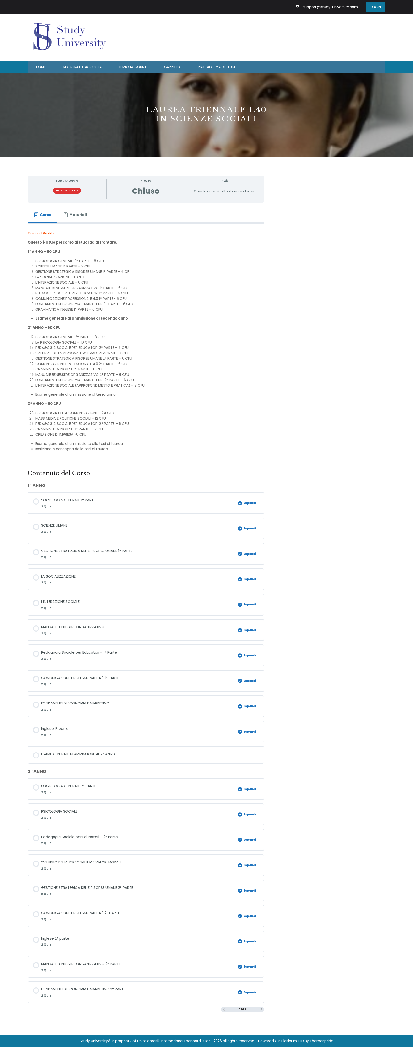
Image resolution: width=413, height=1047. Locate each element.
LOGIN (376, 6)
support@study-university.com (330, 6)
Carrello (172, 67)
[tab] (42, 215)
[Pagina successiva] (261, 1009)
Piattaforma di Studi (216, 67)
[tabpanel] (146, 343)
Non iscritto (67, 190)
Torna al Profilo (41, 233)
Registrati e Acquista (82, 67)
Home (41, 67)
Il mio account (133, 67)
